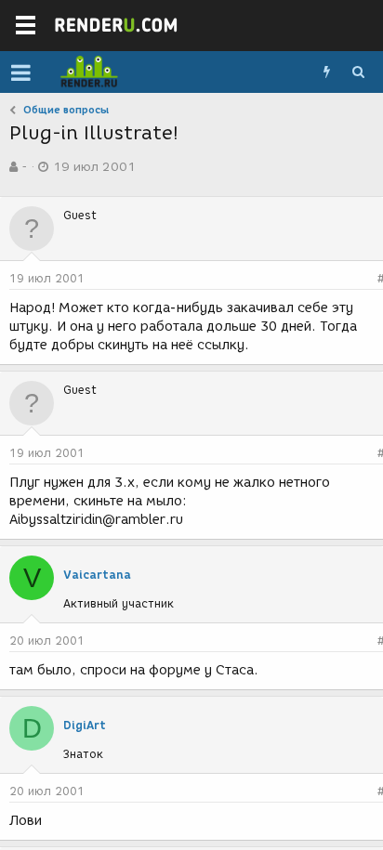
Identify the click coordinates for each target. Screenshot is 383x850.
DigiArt (84, 725)
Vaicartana (97, 575)
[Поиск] (358, 72)
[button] (21, 72)
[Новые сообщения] (326, 72)
